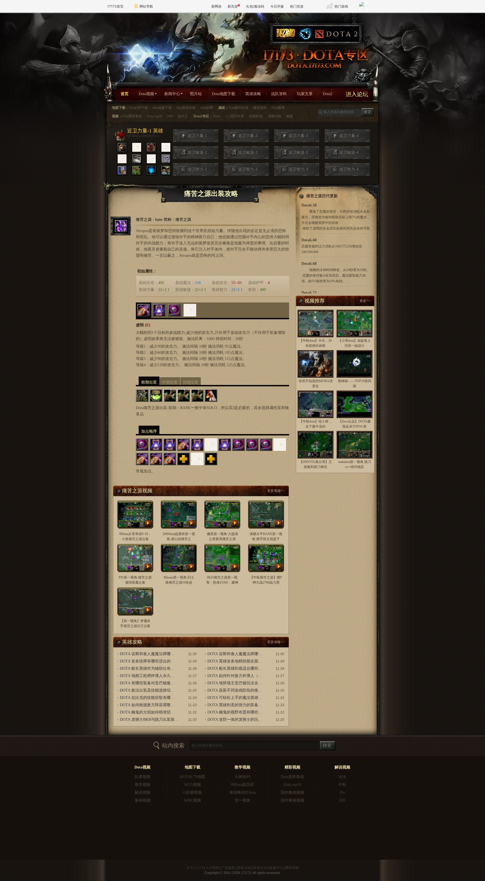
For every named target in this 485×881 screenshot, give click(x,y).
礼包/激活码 (255, 6)
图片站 (196, 94)
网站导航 (146, 6)
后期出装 (190, 382)
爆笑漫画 (260, 108)
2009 (169, 116)
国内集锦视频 (292, 792)
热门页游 (296, 6)
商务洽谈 (244, 868)
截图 (289, 116)
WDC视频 (192, 800)
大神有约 (242, 777)
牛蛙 (342, 785)
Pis (342, 792)
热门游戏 (341, 6)
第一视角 (242, 800)
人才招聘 (212, 868)
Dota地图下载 (223, 94)
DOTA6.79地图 (192, 777)
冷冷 (342, 777)
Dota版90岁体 (238, 108)
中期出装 (170, 382)
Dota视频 (146, 94)
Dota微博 (278, 108)
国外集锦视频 (292, 800)
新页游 (233, 6)
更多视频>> (276, 491)
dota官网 (206, 108)
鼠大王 (183, 116)
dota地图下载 (162, 108)
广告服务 (228, 868)
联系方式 (260, 868)
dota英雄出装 (186, 108)
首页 (125, 94)
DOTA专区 (314, 58)
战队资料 (279, 94)
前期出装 (149, 382)
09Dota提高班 (242, 785)
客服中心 (276, 868)
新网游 (216, 6)
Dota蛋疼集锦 (132, 116)
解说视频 (142, 792)
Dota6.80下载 (138, 108)
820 (342, 800)
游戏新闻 (255, 116)
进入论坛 (359, 94)
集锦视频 (142, 800)
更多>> (365, 301)
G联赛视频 (192, 792)
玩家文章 (305, 94)
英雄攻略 (253, 94)
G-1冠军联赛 (234, 116)
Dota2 (327, 94)
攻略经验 (275, 116)
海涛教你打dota (242, 792)
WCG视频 (192, 785)
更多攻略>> (276, 642)
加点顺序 (149, 431)
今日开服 (277, 6)
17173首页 (115, 6)
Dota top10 (154, 116)
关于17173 (194, 868)
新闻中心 (172, 94)
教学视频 (142, 785)
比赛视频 (142, 777)
